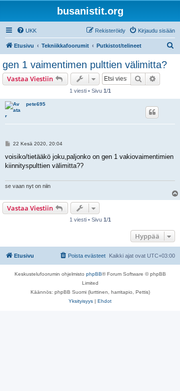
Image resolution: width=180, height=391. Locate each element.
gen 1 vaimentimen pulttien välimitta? (84, 64)
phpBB (94, 274)
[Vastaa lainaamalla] (152, 112)
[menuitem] (26, 31)
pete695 (36, 104)
